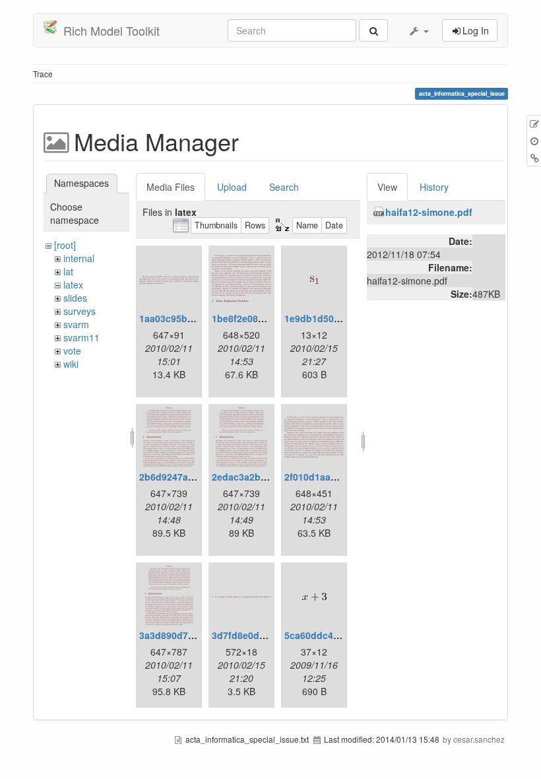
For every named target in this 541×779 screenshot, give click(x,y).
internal (78, 258)
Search (284, 186)
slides (75, 297)
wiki (71, 363)
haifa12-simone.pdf (428, 212)
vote (72, 350)
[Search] (373, 30)
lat (68, 271)
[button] (418, 30)
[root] (65, 245)
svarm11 (81, 337)
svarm (76, 324)
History (434, 186)
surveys (79, 311)
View (387, 186)
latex (73, 284)
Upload (232, 186)
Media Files (170, 186)
